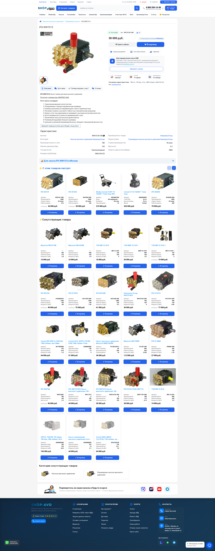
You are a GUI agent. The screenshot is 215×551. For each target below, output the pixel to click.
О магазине (63, 2)
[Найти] (137, 8)
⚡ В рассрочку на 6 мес (151, 38)
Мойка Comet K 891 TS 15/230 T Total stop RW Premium (105, 193)
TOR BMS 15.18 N (131, 245)
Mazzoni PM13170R (48, 245)
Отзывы (98, 88)
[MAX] (143, 489)
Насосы (61, 14)
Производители (142, 14)
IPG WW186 (45, 389)
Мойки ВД (51, 14)
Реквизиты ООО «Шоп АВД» (83, 513)
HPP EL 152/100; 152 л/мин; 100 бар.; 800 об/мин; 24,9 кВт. (51, 438)
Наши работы (135, 524)
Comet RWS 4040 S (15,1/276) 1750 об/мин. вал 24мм (107, 438)
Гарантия (80, 2)
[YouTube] (159, 489)
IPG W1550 (72, 192)
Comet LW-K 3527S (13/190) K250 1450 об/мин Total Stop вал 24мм (79, 342)
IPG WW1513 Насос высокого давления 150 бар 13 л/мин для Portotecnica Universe (106, 390)
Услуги (132, 509)
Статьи (153, 14)
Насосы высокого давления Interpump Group (87, 139)
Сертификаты (135, 520)
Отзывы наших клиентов (139, 528)
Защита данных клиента (81, 516)
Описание (47, 88)
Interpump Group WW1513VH (131, 294)
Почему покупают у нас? (80, 88)
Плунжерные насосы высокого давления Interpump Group (150, 139)
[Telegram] (167, 489)
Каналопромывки (106, 14)
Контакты (42, 2)
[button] (174, 168)
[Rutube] (151, 489)
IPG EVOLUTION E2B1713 (133, 389)
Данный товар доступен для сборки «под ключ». (60, 126)
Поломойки (71, 14)
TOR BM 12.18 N (102, 245)
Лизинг (103, 524)
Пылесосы (82, 14)
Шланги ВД (93, 14)
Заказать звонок (169, 2)
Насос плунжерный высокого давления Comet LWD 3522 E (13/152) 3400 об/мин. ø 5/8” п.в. (79, 438)
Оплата (72, 2)
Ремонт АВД (134, 516)
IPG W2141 (45, 192)
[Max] (161, 542)
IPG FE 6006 (156, 341)
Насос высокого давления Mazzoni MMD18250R (107, 342)
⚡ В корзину (52, 212)
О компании (77, 509)
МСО (131, 14)
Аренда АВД (134, 513)
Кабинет (155, 2)
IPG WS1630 (100, 293)
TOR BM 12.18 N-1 (158, 245)
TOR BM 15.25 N (157, 389)
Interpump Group (166, 136)
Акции (144, 2)
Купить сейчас (123, 44)
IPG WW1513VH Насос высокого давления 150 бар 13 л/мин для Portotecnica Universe (78, 390)
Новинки (42, 14)
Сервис (89, 2)
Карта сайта (134, 532)
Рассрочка (165, 14)
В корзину (152, 44)
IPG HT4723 (72, 293)
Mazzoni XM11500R (131, 341)
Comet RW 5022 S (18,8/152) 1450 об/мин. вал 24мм (52, 342)
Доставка (53, 2)
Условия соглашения (80, 520)
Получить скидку (107, 528)
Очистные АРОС (121, 14)
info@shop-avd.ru (128, 64)
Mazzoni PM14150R (76, 245)
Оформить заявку (136, 69)
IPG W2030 (156, 192)
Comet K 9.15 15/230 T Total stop (135, 193)
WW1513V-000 (97, 136)
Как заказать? (106, 509)
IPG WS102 (45, 293)
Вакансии (76, 524)
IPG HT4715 (155, 293)
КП (139, 32)
